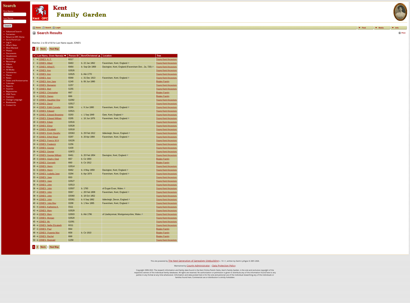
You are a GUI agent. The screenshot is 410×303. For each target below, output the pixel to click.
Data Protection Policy (223, 265)
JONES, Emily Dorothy (49, 133)
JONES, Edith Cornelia (49, 107)
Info (397, 28)
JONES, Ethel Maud (48, 137)
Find (364, 28)
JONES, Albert (46, 63)
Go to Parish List (13, 39)
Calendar (10, 83)
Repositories (11, 91)
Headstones (11, 56)
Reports (9, 86)
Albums (9, 67)
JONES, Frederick (47, 144)
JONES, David (46, 103)
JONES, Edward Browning (51, 115)
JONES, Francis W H (49, 140)
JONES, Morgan (46, 218)
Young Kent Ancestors (166, 59)
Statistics (10, 97)
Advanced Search (14, 31)
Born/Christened (89, 56)
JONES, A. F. (45, 59)
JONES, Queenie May (49, 232)
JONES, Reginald (47, 240)
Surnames (10, 34)
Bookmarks (11, 102)
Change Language (14, 99)
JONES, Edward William (50, 118)
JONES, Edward (46, 111)
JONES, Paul (45, 229)
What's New (11, 45)
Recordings (11, 61)
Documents (11, 53)
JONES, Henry (46, 166)
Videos (9, 64)
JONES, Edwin (46, 122)
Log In (8, 42)
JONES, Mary (45, 210)
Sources (9, 88)
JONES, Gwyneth (47, 162)
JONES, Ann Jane (47, 81)
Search (9, 5)
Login (58, 28)
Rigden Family (162, 81)
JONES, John (45, 185)
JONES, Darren (46, 96)
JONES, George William (50, 155)
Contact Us (11, 105)
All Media (10, 69)
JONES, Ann (45, 70)
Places (9, 75)
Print (404, 33)
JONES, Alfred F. (47, 67)
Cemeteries (11, 72)
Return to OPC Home (15, 37)
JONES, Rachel (46, 236)
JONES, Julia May (47, 203)
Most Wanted (12, 47)
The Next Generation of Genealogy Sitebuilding (193, 260)
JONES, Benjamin (47, 85)
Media (381, 28)
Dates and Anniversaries (17, 80)
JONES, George (46, 148)
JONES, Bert (45, 89)
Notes (8, 77)
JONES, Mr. (44, 221)
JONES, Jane (45, 177)
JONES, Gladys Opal (49, 159)
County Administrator (198, 265)
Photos (9, 50)
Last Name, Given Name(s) (50, 56)
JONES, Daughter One (49, 100)
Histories (10, 58)
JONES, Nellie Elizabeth (50, 225)
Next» (43, 49)
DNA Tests (11, 94)
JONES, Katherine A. (49, 207)
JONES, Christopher (48, 92)
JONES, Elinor (46, 126)
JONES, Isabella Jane (49, 174)
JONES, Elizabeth (47, 129)
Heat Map (54, 49)
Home (38, 28)
